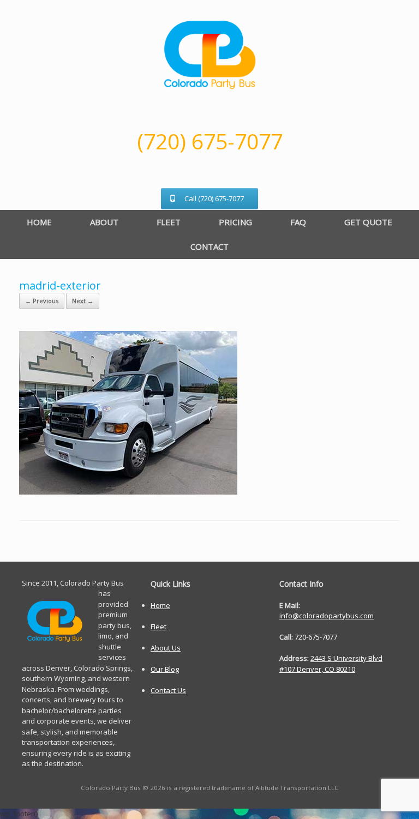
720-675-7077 (316, 637)
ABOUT (104, 221)
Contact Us (168, 690)
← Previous (41, 301)
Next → (82, 301)
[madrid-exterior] (128, 491)
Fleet (158, 626)
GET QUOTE (368, 221)
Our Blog (165, 669)
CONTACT (209, 246)
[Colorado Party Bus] (209, 54)
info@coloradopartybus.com (326, 616)
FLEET (169, 221)
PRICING (235, 221)
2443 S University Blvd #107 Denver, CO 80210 (330, 663)
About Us (166, 648)
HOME (39, 221)
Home (160, 605)
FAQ (298, 221)
